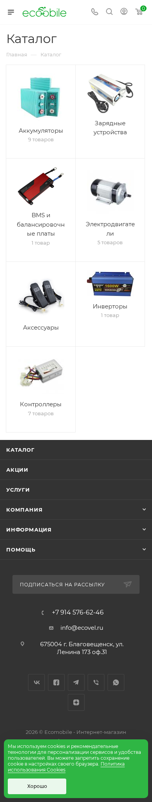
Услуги (18, 490)
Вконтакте (36, 682)
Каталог (20, 450)
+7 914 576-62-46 (78, 612)
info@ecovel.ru (81, 627)
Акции (17, 470)
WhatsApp (116, 682)
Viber (96, 682)
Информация (29, 529)
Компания (24, 509)
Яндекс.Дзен (76, 702)
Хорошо (37, 786)
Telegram (76, 682)
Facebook (56, 682)
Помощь (20, 549)
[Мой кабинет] (123, 12)
